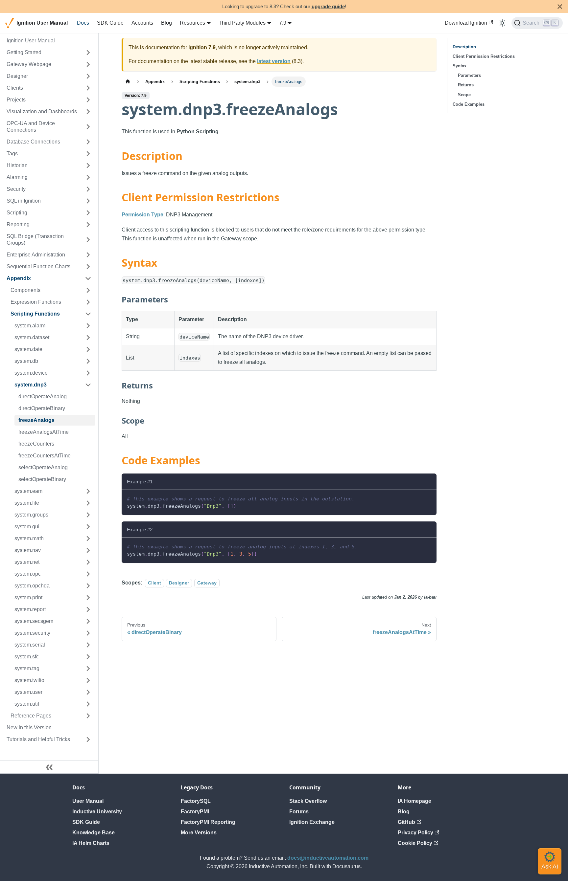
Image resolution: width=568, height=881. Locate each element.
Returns (466, 84)
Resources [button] (192, 23)
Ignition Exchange (312, 822)
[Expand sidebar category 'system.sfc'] (88, 656)
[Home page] (128, 82)
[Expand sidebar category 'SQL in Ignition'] (88, 201)
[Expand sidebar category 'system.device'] (88, 373)
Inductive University (97, 811)
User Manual (88, 801)
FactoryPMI (195, 811)
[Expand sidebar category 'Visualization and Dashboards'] (88, 111)
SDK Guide (110, 23)
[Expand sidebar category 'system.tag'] (88, 668)
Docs (83, 23)
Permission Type (142, 214)
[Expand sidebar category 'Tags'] (88, 153)
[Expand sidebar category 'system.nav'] (88, 550)
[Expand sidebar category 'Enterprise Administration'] (88, 255)
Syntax (459, 65)
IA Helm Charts (90, 843)
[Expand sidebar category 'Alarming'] (88, 177)
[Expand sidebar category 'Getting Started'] (88, 52)
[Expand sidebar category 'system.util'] (88, 704)
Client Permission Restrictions (484, 56)
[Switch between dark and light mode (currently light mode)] (502, 23)
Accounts (142, 23)
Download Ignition (466, 23)
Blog (166, 23)
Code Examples (469, 104)
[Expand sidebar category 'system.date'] (88, 349)
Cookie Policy (415, 843)
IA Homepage (414, 801)
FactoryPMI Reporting (208, 822)
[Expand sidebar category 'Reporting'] (88, 224)
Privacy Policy (415, 832)
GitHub (406, 822)
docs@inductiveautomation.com (327, 858)
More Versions (199, 832)
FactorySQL (196, 801)
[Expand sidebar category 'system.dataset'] (88, 337)
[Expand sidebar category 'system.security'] (88, 633)
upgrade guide (328, 6)
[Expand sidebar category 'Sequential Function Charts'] (88, 266)
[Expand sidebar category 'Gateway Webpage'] (88, 64)
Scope (464, 94)
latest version (274, 61)
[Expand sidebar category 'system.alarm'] (88, 325)
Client (154, 582)
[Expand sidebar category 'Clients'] (88, 88)
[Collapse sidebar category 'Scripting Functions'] (88, 314)
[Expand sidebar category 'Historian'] (88, 165)
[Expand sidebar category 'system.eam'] (88, 491)
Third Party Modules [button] (242, 23)
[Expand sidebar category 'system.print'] (88, 597)
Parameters (469, 75)
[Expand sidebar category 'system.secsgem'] (88, 621)
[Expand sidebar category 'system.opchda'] (88, 586)
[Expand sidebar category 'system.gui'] (88, 526)
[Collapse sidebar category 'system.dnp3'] (88, 385)
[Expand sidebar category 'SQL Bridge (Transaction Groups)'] (88, 239)
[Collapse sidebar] (49, 767)
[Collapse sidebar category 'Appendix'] (88, 278)
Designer (179, 582)
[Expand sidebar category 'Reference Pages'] (88, 716)
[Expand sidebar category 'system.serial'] (88, 645)
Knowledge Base (93, 832)
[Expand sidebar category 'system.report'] (88, 609)
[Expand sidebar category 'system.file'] (88, 503)
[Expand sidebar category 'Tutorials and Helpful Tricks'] (88, 739)
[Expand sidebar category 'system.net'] (88, 562)
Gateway (207, 582)
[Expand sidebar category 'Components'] (88, 290)
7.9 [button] (282, 23)
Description (464, 46)
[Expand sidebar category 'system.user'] (88, 692)
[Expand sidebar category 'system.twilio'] (88, 680)
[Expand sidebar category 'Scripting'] (88, 213)
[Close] (560, 6)
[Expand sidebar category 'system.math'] (88, 538)
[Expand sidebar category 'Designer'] (88, 76)
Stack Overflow (308, 801)
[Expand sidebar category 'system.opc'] (88, 574)
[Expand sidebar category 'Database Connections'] (88, 142)
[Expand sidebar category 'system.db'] (88, 361)
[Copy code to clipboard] (428, 498)
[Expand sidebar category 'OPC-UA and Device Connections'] (88, 126)
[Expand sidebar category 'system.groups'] (88, 515)
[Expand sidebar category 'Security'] (88, 189)
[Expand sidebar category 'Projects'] (88, 100)
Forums (299, 811)
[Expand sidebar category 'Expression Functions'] (88, 302)
